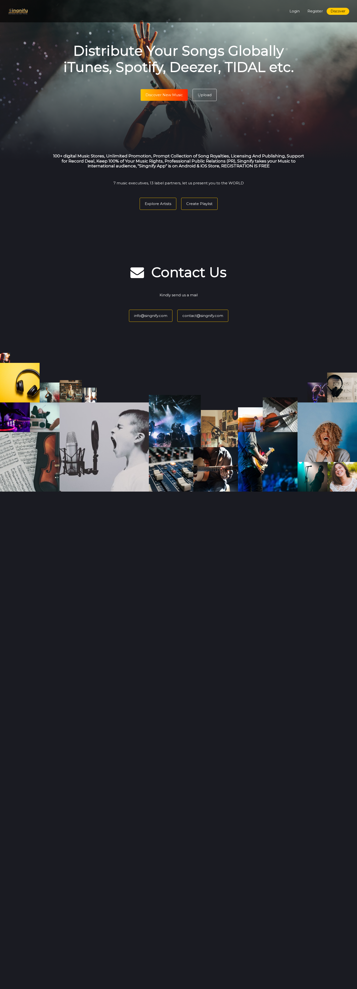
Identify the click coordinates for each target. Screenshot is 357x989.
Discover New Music (164, 95)
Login (294, 11)
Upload (205, 95)
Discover (338, 11)
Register (315, 11)
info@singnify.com (150, 315)
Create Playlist (199, 203)
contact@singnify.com (202, 315)
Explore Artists (158, 203)
